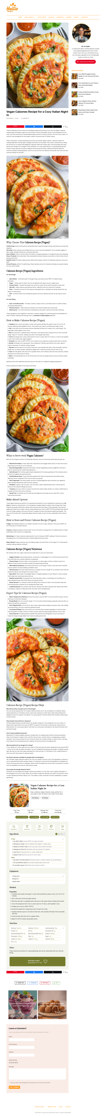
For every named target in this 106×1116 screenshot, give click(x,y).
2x (59, 834)
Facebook (34, 983)
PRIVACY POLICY (40, 1107)
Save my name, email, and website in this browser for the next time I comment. (30, 1082)
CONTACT (84, 17)
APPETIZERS (41, 17)
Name (10, 1036)
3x (61, 834)
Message (11, 1066)
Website (11, 1052)
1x (56, 834)
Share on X (21, 983)
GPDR (60, 1107)
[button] (63, 839)
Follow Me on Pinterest (87, 62)
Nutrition (51, 829)
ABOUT (76, 17)
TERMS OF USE (52, 1107)
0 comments (25, 118)
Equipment (27, 829)
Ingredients (14, 829)
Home (20, 17)
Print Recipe (35, 798)
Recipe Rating (13, 1060)
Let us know (31, 962)
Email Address (13, 1044)
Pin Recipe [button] (45, 798)
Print (57, 983)
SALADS (51, 17)
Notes (62, 829)
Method (39, 829)
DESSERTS (60, 17)
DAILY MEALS (29, 17)
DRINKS (68, 17)
